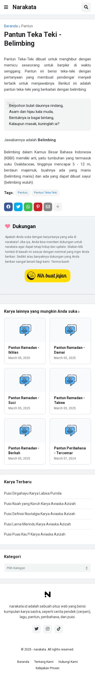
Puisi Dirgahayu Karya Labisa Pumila (33, 493)
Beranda (11, 26)
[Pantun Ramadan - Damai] (70, 330)
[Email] (48, 207)
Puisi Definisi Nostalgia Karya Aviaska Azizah (39, 514)
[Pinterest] (38, 207)
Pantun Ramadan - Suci (23, 400)
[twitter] (36, 629)
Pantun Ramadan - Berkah (23, 450)
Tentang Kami (43, 662)
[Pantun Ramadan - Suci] (24, 380)
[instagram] (47, 629)
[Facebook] (8, 207)
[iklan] (47, 294)
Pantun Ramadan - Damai (69, 350)
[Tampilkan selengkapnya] (57, 207)
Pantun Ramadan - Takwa (69, 400)
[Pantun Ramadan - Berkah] (24, 431)
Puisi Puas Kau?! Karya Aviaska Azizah (34, 534)
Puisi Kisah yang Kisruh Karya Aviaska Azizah (40, 504)
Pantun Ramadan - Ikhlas (23, 350)
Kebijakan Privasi (47, 668)
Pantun (27, 26)
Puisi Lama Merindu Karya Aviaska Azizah (37, 524)
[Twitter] (18, 207)
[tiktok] (58, 629)
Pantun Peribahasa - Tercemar (70, 450)
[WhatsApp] (28, 207)
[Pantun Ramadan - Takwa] (70, 380)
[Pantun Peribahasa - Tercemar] (70, 431)
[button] (6, 7)
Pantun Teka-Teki (45, 192)
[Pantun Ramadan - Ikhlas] (24, 330)
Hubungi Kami (68, 662)
